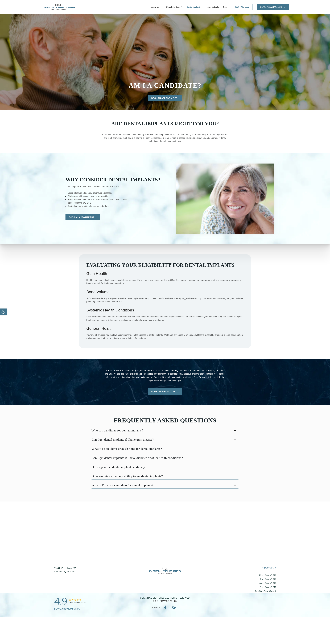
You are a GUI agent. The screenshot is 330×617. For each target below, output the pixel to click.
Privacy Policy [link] (168, 601)
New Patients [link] (213, 7)
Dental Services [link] (173, 7)
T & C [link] (156, 601)
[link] (3, 312)
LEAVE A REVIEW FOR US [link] (67, 609)
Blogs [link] (225, 7)
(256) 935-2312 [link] (269, 568)
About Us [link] (155, 7)
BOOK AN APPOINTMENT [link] (272, 7)
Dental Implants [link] (193, 7)
